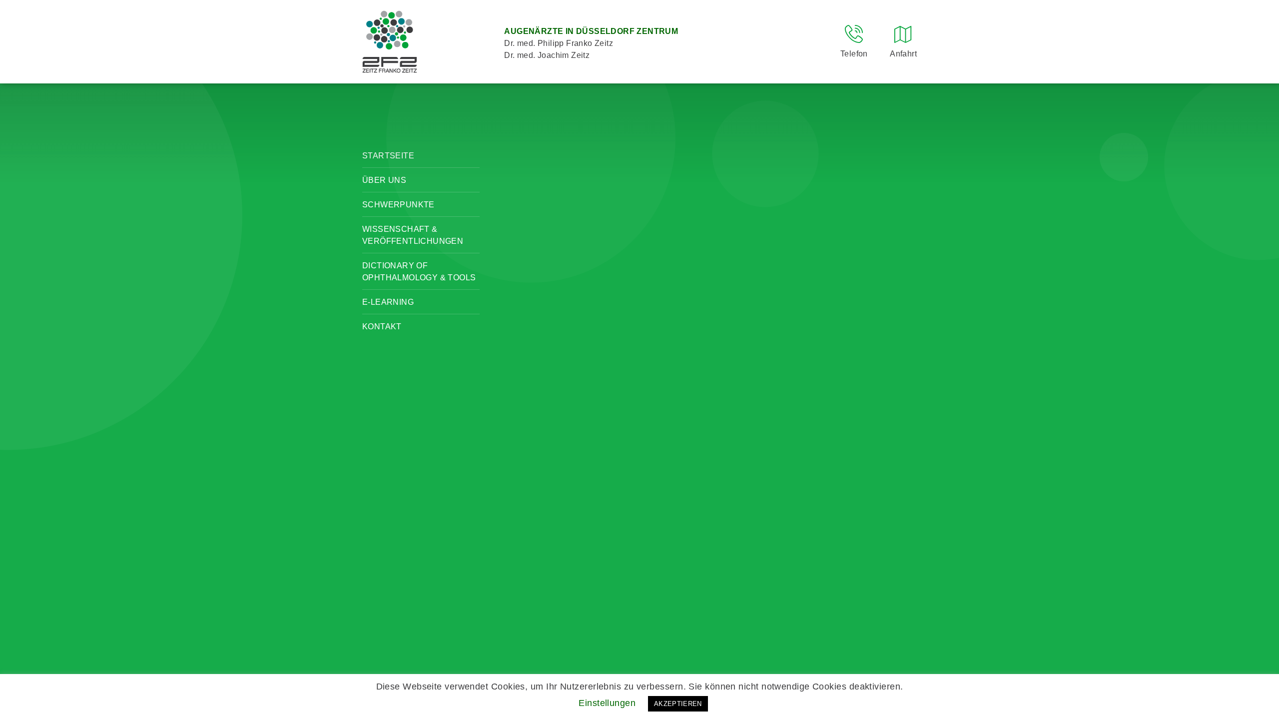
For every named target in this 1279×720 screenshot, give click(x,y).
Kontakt (382, 326)
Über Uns (384, 180)
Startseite (388, 155)
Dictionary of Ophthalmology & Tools (419, 271)
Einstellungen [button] (607, 703)
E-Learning (388, 302)
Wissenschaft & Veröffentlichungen (412, 235)
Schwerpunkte (398, 204)
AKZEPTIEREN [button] (678, 704)
